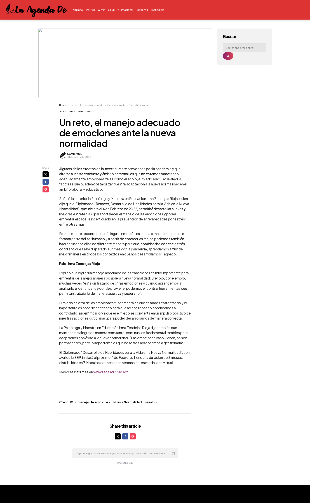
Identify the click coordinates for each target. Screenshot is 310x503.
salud (151, 402)
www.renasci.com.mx (110, 372)
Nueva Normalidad (128, 402)
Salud (72, 112)
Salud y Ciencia (86, 112)
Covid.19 (67, 402)
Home (62, 105)
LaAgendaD (74, 153)
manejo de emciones (95, 402)
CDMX (63, 112)
